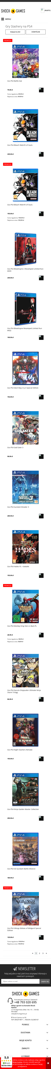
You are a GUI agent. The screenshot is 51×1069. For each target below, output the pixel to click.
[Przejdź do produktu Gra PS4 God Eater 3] (25, 428)
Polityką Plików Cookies (14, 1062)
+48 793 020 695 (25, 1002)
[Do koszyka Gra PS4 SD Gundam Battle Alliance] (41, 878)
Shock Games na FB (19, 1017)
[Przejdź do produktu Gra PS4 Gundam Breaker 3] (25, 487)
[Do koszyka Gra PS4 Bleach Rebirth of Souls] (41, 154)
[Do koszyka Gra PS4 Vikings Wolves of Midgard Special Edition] (41, 937)
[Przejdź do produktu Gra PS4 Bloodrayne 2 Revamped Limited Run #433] (25, 249)
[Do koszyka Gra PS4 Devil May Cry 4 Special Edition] (41, 397)
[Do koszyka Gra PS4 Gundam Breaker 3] (41, 516)
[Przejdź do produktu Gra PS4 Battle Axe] (25, 61)
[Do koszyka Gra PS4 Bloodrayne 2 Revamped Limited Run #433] (41, 278)
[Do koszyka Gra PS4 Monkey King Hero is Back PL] (41, 635)
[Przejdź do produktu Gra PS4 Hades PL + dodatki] (25, 547)
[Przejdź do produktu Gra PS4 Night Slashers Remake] (25, 730)
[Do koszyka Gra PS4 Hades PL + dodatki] (41, 575)
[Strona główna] (13, 11)
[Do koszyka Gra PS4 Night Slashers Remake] (41, 758)
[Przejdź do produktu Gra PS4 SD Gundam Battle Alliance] (25, 849)
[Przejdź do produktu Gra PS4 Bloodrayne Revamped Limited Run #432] (25, 309)
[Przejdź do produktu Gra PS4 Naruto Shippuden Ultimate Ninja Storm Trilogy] (25, 670)
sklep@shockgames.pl (19, 1014)
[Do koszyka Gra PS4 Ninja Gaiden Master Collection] (41, 818)
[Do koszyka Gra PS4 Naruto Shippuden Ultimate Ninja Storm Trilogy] (41, 699)
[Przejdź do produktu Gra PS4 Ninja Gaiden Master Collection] (25, 789)
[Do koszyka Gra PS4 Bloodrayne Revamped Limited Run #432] (41, 337)
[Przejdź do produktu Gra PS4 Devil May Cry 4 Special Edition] (25, 368)
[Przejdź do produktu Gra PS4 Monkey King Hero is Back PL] (25, 606)
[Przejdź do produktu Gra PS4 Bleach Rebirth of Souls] (25, 125)
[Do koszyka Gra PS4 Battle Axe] (41, 90)
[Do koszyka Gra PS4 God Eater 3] (41, 456)
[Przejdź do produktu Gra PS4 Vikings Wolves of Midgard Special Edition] (25, 908)
